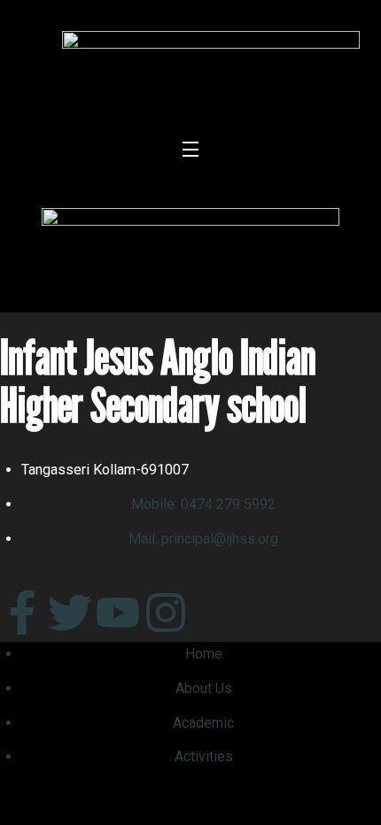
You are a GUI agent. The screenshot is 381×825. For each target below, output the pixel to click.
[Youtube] (118, 612)
